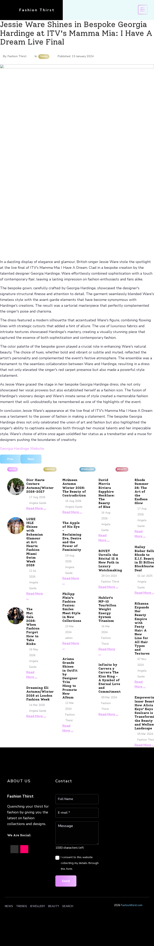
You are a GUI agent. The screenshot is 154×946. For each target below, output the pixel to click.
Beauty (53, 906)
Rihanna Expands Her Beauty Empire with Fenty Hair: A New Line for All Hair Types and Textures (142, 628)
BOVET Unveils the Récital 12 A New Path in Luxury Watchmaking (110, 560)
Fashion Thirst (37, 10)
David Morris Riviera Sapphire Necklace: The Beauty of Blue (106, 493)
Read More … (36, 508)
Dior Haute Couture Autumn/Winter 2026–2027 (40, 485)
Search (67, 906)
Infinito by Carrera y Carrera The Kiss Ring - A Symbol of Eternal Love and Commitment (109, 678)
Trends (21, 906)
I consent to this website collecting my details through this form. (80, 863)
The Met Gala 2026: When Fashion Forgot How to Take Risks (33, 626)
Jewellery (37, 906)
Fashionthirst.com (131, 905)
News (9, 906)
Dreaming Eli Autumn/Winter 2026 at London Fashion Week (40, 693)
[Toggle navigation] (143, 9)
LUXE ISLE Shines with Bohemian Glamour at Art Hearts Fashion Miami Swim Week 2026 (34, 542)
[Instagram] (24, 849)
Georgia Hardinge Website (22, 448)
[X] (14, 849)
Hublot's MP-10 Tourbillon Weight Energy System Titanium (107, 609)
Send (66, 881)
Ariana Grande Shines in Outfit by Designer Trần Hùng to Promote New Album (70, 678)
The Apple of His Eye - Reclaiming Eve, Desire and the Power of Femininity (71, 536)
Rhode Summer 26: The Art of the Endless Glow (142, 491)
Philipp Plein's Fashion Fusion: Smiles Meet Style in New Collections (71, 607)
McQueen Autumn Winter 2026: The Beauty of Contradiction (74, 487)
